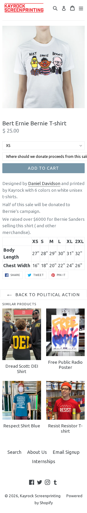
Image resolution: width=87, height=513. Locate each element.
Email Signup (66, 452)
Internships (43, 461)
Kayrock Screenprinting (40, 496)
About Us (37, 452)
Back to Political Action (47, 294)
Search (14, 452)
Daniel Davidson (44, 183)
